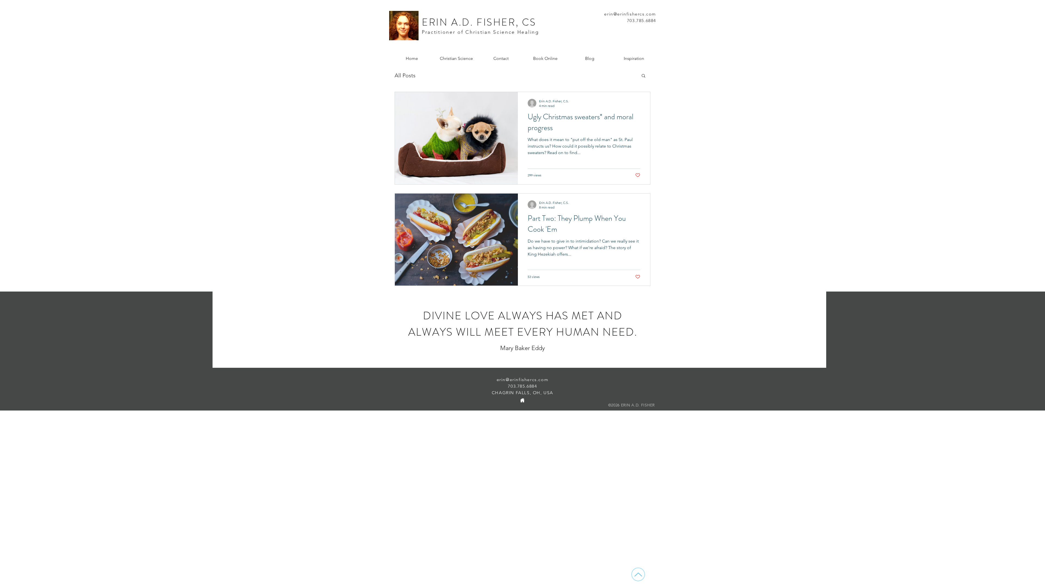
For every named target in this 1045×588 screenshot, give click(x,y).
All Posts (405, 75)
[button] (643, 76)
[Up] (638, 574)
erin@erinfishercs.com (523, 379)
